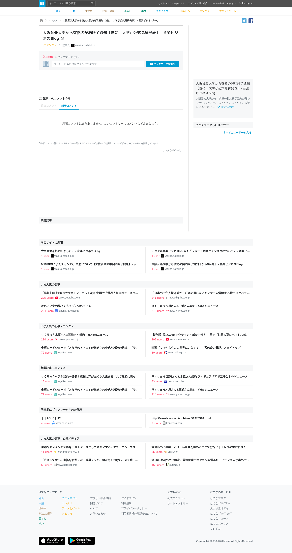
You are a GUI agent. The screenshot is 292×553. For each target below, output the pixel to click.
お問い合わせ (98, 513)
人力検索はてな (219, 508)
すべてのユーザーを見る (237, 132)
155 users (158, 465)
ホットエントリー (177, 503)
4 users (45, 423)
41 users (46, 451)
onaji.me (173, 451)
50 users (46, 465)
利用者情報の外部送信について (139, 513)
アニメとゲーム (71, 508)
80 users (157, 352)
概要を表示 (227, 106)
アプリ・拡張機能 (100, 498)
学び (41, 523)
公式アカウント (176, 498)
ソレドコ (215, 528)
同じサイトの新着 (52, 242)
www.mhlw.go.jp (177, 352)
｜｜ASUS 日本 (51, 418)
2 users (156, 423)
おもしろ (67, 513)
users (48, 57)
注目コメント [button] (49, 105)
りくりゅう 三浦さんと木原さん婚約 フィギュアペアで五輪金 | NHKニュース (200, 376)
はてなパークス (219, 523)
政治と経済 (45, 513)
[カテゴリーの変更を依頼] (58, 45)
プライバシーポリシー (134, 508)
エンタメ (53, 20)
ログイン (231, 3)
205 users (47, 297)
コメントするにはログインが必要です (75, 63)
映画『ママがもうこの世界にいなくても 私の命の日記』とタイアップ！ (197, 347)
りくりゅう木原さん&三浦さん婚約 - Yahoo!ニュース (185, 305)
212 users (158, 310)
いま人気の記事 (50, 284)
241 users (158, 297)
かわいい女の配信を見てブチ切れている (66, 305)
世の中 (42, 508)
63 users (157, 381)
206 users (158, 339)
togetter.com (64, 352)
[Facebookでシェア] (250, 20)
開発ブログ (96, 503)
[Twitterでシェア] (244, 20)
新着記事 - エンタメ (53, 367)
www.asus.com (64, 423)
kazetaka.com (174, 423)
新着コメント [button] (69, 105)
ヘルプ (94, 508)
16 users (46, 381)
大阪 (198, 98)
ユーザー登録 (217, 3)
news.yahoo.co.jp (179, 310)
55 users (157, 451)
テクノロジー (69, 498)
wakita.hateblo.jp (85, 45)
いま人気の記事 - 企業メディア (60, 438)
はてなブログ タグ (221, 513)
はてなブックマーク (50, 492)
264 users (47, 310)
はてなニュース (219, 518)
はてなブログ (218, 498)
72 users (46, 352)
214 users (47, 339)
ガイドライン (129, 498)
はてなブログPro (220, 503)
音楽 (203, 98)
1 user (45, 256)
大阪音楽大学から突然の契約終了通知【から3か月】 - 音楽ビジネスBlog (197, 264)
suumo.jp (174, 464)
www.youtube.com (69, 297)
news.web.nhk (176, 381)
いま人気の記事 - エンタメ (57, 326)
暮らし (42, 518)
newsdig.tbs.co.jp (179, 297)
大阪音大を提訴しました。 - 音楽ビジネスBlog (70, 251)
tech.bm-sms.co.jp (68, 451)
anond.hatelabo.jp (69, 310)
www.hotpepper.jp (67, 464)
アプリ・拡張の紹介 (198, 3)
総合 (41, 498)
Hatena (226, 541)
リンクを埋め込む (171, 150)
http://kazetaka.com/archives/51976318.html (181, 418)
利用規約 (126, 503)
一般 (41, 503)
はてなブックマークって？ (172, 3)
